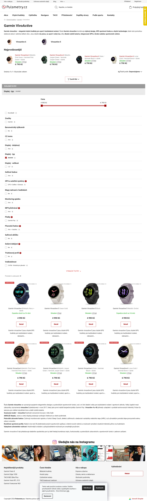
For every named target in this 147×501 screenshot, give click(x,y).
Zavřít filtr (73, 79)
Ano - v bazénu (13, 229)
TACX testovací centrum (48, 480)
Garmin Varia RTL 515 (12, 480)
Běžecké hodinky (46, 471)
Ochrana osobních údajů (41, 1)
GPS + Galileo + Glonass (16, 184)
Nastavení (47, 496)
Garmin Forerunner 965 (12, 483)
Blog (54, 1)
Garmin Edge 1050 (10, 474)
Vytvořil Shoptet (137, 499)
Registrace (137, 1)
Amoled (18, 91)
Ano (10, 140)
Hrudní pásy (44, 474)
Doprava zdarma (81, 471)
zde (68, 491)
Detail (21, 324)
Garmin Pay (13, 220)
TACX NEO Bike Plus (11, 477)
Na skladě (12, 113)
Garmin (11, 122)
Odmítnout (87, 488)
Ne (10, 131)
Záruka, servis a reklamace (85, 474)
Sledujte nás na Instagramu (76, 442)
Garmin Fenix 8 (9, 471)
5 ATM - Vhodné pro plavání (17, 265)
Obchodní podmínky (23, 1)
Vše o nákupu (8, 1)
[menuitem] (6, 15)
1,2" (10, 166)
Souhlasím (99, 488)
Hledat (127, 473)
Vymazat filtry (72, 271)
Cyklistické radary (46, 477)
